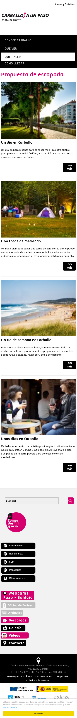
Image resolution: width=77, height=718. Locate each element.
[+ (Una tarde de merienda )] (38, 238)
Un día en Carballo (16, 143)
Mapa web (63, 677)
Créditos (27, 677)
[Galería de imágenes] (13, 630)
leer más (69, 167)
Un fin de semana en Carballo (26, 341)
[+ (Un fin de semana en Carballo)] (38, 337)
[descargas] (18, 622)
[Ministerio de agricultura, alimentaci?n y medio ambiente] (52, 692)
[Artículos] (13, 614)
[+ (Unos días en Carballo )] (38, 435)
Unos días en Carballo (19, 439)
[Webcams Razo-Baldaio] (18, 599)
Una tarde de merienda (21, 242)
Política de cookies (39, 681)
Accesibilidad (44, 677)
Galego (58, 5)
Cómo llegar (14, 64)
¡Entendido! (38, 713)
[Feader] (21, 692)
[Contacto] (14, 645)
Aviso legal (13, 677)
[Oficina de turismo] (18, 607)
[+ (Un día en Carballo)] (38, 139)
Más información (10, 707)
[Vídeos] (16, 637)
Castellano (70, 5)
